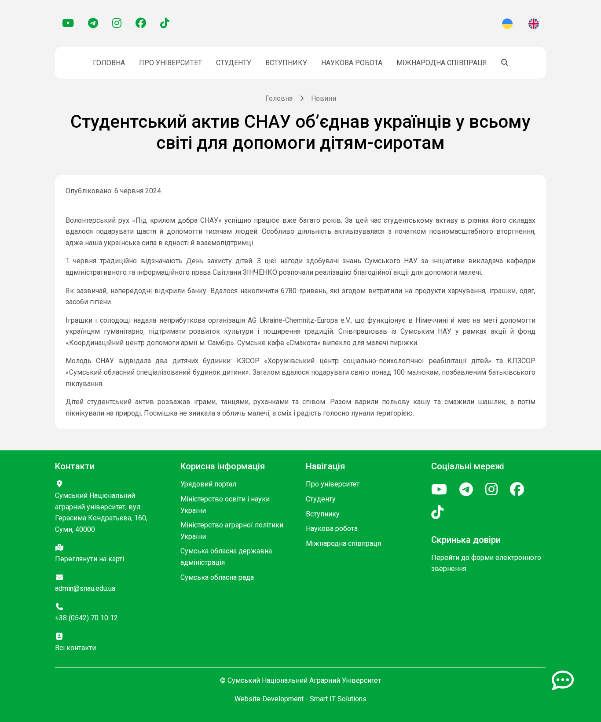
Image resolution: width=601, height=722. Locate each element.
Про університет (170, 63)
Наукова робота (351, 63)
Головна (109, 63)
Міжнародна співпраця (441, 63)
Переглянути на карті (89, 559)
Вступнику (286, 63)
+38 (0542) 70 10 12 (86, 618)
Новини (323, 98)
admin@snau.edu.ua (85, 588)
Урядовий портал (208, 484)
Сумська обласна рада (217, 577)
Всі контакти (75, 648)
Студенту (233, 63)
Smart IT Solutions (338, 699)
